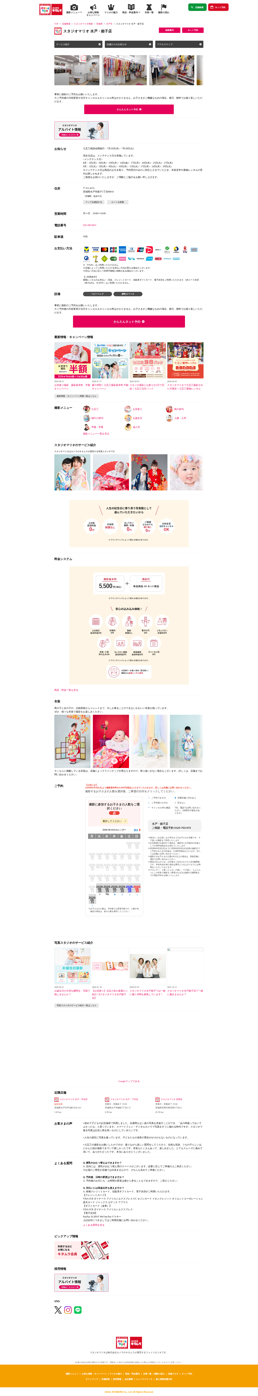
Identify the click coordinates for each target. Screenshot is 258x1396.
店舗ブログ (173, 1373)
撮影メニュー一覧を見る (96, 433)
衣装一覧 (147, 1373)
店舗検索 (199, 7)
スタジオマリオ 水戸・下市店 (124, 1099)
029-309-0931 (89, 225)
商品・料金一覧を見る (66, 690)
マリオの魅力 (115, 1373)
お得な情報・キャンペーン (94, 1373)
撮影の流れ (159, 1373)
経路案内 (169, 30)
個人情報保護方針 (164, 1378)
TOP (56, 24)
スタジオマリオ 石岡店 (171, 1099)
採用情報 (117, 1378)
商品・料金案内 (132, 1373)
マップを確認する (93, 202)
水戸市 (109, 24)
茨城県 (99, 24)
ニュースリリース (144, 1378)
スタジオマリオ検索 (83, 24)
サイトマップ (92, 1378)
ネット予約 (220, 7)
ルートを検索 (117, 202)
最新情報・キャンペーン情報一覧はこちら (76, 396)
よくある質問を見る (94, 1225)
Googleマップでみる (129, 1081)
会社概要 (129, 1378)
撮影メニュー (72, 1373)
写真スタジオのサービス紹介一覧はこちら (76, 1005)
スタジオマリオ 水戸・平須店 (73, 1099)
